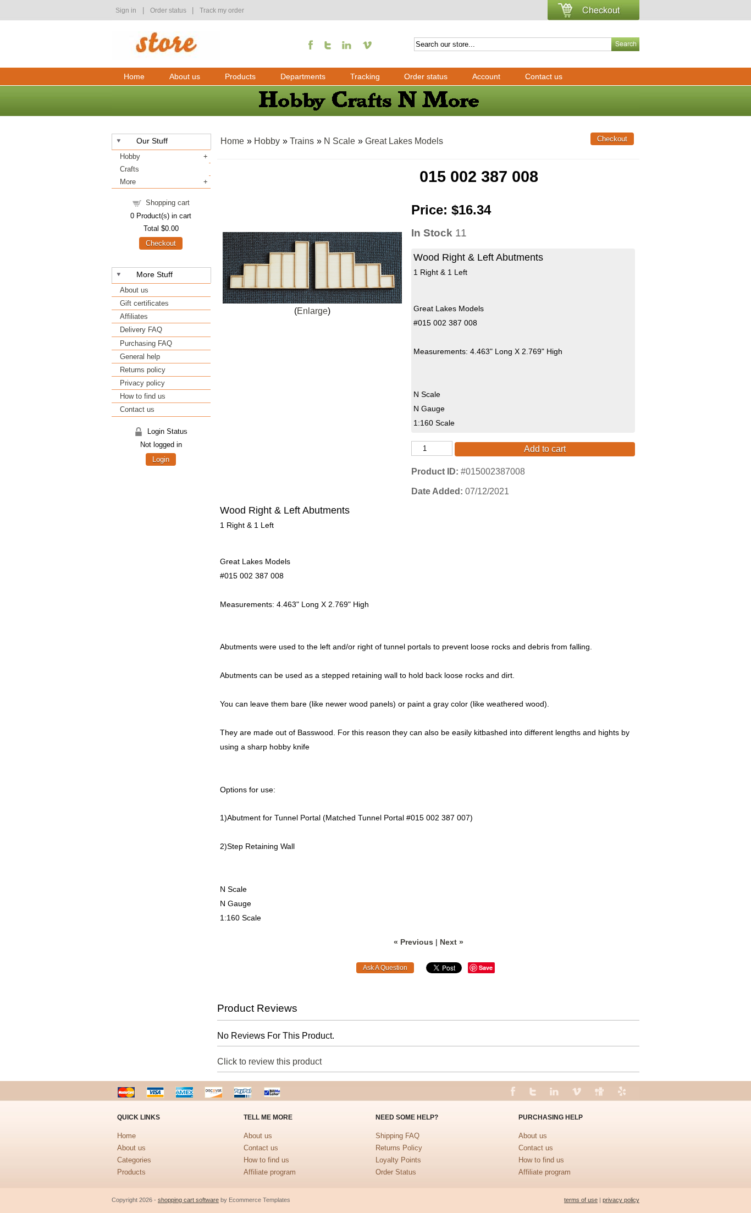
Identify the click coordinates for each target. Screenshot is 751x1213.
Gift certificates (144, 303)
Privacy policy (142, 383)
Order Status (395, 1172)
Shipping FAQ (397, 1136)
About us (184, 76)
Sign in (125, 10)
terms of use (581, 1200)
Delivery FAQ (141, 330)
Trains (302, 141)
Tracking (365, 76)
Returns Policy (398, 1148)
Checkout (161, 243)
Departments (302, 76)
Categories (134, 1160)
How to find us (142, 396)
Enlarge (312, 311)
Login (160, 459)
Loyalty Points (398, 1160)
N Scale (339, 141)
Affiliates (134, 316)
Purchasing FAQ (146, 343)
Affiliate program (270, 1172)
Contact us (543, 76)
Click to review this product (269, 1061)
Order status (169, 10)
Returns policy (142, 370)
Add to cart (545, 449)
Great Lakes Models (404, 141)
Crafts (129, 169)
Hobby (130, 156)
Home (134, 76)
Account (486, 76)
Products (240, 76)
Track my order (222, 10)
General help (140, 356)
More (128, 182)
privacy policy (621, 1200)
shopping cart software (188, 1200)
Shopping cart (168, 203)
